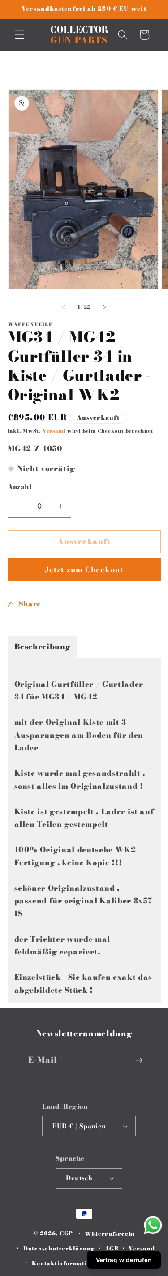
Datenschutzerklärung (59, 1248)
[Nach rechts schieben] (105, 307)
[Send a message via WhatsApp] (153, 1225)
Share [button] (30, 604)
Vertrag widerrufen (124, 1259)
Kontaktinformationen (66, 1263)
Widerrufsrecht (110, 1233)
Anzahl (20, 487)
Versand (54, 430)
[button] (19, 35)
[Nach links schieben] (63, 307)
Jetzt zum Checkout (84, 569)
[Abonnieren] (139, 1060)
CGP (66, 1233)
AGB (112, 1248)
